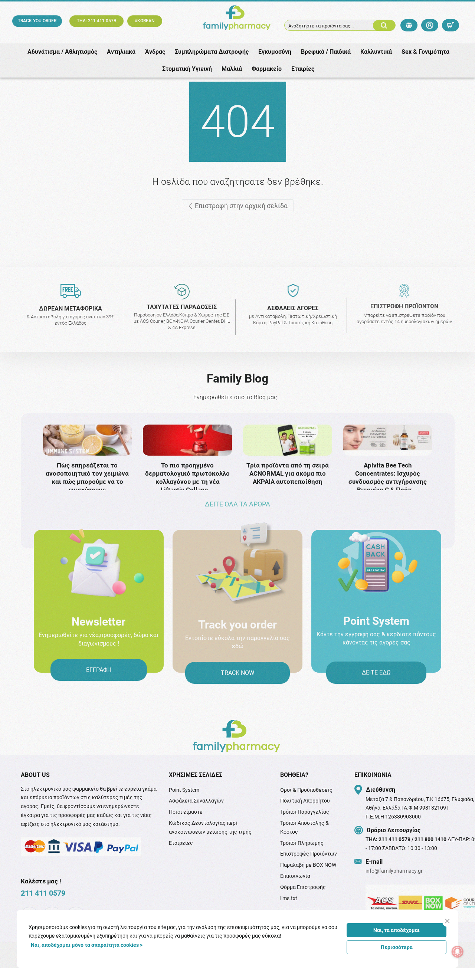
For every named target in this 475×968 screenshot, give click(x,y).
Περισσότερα (397, 947)
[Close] (447, 921)
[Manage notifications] (457, 952)
